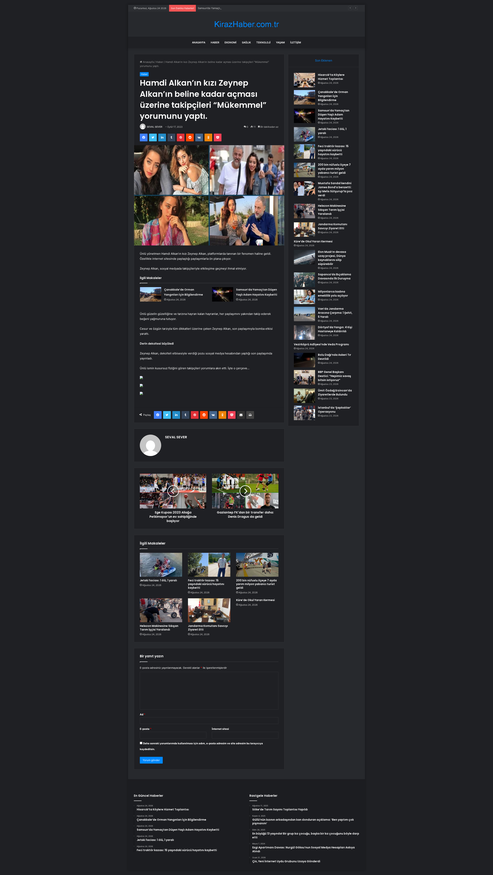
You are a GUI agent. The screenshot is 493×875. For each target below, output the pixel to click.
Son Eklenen (323, 60)
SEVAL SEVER (154, 126)
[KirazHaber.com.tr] (246, 24)
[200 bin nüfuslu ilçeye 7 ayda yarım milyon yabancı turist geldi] (257, 565)
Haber (215, 42)
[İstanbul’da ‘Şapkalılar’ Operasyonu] (304, 413)
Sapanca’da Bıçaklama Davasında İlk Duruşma (334, 276)
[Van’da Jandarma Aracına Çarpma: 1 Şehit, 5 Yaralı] (304, 314)
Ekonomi (230, 42)
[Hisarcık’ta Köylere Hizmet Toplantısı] (304, 80)
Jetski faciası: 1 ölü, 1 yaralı (158, 580)
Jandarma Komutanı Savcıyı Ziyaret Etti (208, 627)
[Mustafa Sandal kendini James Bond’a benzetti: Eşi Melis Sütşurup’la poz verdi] (304, 188)
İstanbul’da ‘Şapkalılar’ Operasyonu (334, 410)
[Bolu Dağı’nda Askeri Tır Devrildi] (304, 360)
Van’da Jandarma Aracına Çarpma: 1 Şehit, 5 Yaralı (335, 313)
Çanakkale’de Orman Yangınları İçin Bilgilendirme (333, 96)
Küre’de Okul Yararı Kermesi (255, 600)
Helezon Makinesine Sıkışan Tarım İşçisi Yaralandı (159, 627)
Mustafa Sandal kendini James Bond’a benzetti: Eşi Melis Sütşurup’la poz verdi (335, 189)
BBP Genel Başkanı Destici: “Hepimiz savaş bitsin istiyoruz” (334, 376)
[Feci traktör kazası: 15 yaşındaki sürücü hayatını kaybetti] (209, 565)
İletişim (295, 42)
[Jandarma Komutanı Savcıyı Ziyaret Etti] (209, 610)
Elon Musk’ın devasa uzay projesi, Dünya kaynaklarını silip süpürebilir (332, 258)
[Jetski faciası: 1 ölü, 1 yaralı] (161, 565)
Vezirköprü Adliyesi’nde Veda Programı (321, 344)
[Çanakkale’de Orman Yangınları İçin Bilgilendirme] (150, 294)
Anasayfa (198, 42)
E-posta (145, 728)
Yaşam (280, 42)
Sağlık (246, 42)
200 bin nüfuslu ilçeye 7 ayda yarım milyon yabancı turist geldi (256, 584)
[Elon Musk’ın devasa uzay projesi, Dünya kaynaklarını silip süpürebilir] (304, 257)
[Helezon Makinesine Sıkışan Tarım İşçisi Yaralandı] (161, 610)
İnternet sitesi (220, 728)
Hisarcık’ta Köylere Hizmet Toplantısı (331, 77)
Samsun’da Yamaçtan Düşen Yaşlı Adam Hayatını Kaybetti (232, 8)
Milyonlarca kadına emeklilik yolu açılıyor (333, 294)
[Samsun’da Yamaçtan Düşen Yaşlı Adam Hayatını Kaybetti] (222, 294)
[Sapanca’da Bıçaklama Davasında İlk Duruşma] (304, 279)
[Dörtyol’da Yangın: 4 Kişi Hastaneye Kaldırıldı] (304, 332)
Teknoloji (263, 42)
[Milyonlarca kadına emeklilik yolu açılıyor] (304, 297)
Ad (142, 714)
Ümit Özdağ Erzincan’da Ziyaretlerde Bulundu (335, 392)
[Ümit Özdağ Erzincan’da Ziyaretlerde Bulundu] (304, 396)
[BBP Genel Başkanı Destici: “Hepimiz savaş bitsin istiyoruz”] (304, 377)
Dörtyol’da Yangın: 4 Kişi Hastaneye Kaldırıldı (335, 329)
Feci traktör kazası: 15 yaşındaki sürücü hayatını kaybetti (206, 584)
